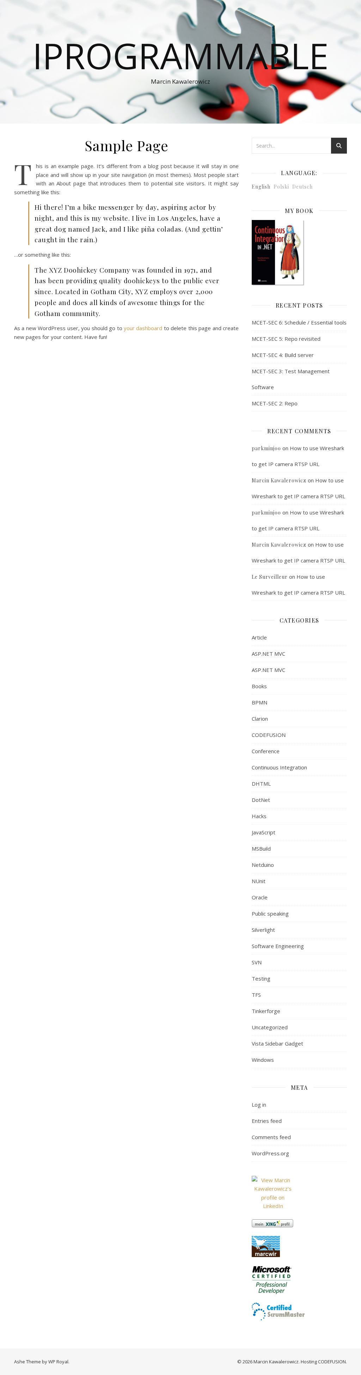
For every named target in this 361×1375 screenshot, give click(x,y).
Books (259, 686)
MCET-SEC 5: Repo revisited (286, 338)
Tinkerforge (266, 1010)
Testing (261, 978)
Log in (259, 1104)
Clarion (260, 718)
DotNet (261, 799)
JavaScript (263, 832)
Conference (266, 751)
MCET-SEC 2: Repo (275, 403)
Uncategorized (270, 1027)
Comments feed (271, 1137)
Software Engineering (278, 946)
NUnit (258, 881)
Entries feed (267, 1120)
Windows (263, 1059)
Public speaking (270, 913)
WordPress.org (270, 1153)
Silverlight (263, 929)
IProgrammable (180, 55)
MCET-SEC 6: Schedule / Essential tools (299, 322)
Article (259, 637)
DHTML (261, 783)
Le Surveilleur (270, 576)
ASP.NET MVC (268, 653)
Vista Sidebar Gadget (277, 1043)
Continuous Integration (279, 767)
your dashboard (143, 328)
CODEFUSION (269, 734)
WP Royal (58, 1361)
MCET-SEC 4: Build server (283, 354)
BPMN (259, 702)
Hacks (259, 816)
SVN (257, 962)
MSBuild (261, 848)
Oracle (260, 897)
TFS (256, 994)
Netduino (263, 864)
